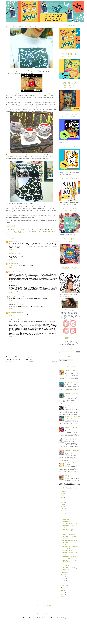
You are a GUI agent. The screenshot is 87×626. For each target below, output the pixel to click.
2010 (62, 599)
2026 (62, 491)
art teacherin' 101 (31, 231)
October (64, 519)
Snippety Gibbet (13, 297)
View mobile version (32, 364)
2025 (62, 493)
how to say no (13, 232)
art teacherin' (21, 231)
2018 (62, 508)
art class (54, 229)
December (65, 515)
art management (11, 231)
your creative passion (43, 70)
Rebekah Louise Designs (61, 618)
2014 (62, 592)
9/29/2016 (16, 241)
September (65, 521)
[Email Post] (23, 229)
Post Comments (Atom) (19, 368)
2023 (62, 497)
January (64, 587)
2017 (62, 510)
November (65, 517)
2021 (62, 502)
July (63, 574)
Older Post (54, 361)
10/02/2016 (20, 304)
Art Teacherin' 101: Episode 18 (69, 550)
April (63, 581)
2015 (62, 590)
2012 (62, 596)
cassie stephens (42, 231)
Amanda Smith (13, 312)
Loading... (43, 609)
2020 (62, 504)
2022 (62, 500)
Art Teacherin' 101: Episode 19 (69, 540)
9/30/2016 (17, 271)
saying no (21, 232)
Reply (10, 249)
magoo (11, 241)
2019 (62, 506)
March (64, 583)
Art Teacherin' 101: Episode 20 (69, 523)
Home (31, 361)
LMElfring (11, 253)
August (64, 572)
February (64, 585)
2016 (62, 513)
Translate (71, 362)
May (63, 578)
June (63, 576)
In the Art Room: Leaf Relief (71, 382)
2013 (62, 594)
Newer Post (9, 361)
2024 (62, 495)
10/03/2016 (20, 312)
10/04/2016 (16, 320)
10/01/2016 (19, 285)
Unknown (11, 271)
